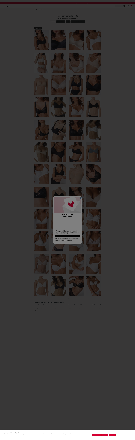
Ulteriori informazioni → (96, 435)
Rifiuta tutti (105, 435)
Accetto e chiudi (112, 435)
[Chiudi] (133, 435)
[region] (67, 435)
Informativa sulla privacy (25, 438)
